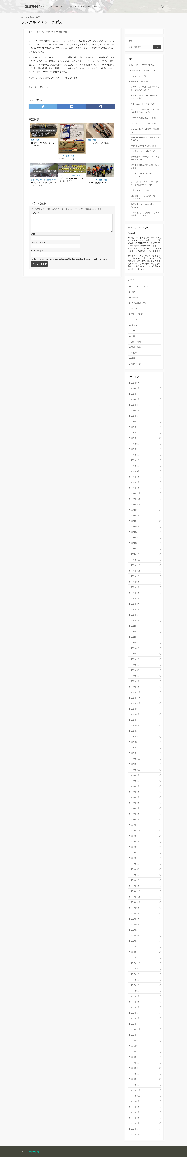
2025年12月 (146, 427)
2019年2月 (146, 880)
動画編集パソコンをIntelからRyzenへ (143, 205)
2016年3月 (146, 1073)
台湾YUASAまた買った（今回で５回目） (42, 144)
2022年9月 (146, 642)
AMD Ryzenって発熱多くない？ (144, 104)
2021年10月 (146, 703)
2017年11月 (146, 963)
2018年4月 (146, 935)
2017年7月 (146, 985)
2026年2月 (146, 416)
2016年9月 (146, 1040)
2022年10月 (146, 637)
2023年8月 (146, 582)
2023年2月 (146, 615)
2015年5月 (146, 1112)
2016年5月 (146, 1062)
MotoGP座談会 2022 (97, 182)
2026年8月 (146, 383)
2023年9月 (146, 576)
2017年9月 (146, 974)
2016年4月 (146, 1068)
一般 (95, 180)
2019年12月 (146, 825)
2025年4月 (146, 471)
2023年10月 (146, 570)
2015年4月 (146, 1118)
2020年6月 (146, 791)
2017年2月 (146, 1013)
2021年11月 (146, 698)
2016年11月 (146, 1029)
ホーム (24, 17)
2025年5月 (146, 465)
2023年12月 (146, 559)
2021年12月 (146, 692)
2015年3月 (146, 1123)
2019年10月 (146, 836)
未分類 (134, 352)
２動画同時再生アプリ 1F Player (142, 65)
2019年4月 (146, 869)
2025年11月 (146, 432)
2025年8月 (146, 449)
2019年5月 (146, 863)
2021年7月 (146, 720)
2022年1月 (146, 687)
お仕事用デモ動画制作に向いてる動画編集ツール (145, 158)
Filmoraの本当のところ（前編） (144, 118)
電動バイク (136, 364)
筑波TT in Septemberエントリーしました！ (71, 179)
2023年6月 (146, 593)
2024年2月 (146, 548)
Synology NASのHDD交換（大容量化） (145, 130)
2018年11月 (146, 897)
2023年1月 (146, 620)
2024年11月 (146, 499)
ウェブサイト (37, 250)
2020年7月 (146, 786)
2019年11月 (146, 830)
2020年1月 (146, 819)
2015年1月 (146, 1134)
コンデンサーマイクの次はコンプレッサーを (145, 175)
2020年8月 (146, 780)
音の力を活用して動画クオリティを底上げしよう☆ (145, 214)
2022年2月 (146, 681)
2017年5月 (146, 996)
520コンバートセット (68, 159)
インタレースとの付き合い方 (143, 151)
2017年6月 (146, 990)
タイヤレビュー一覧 (137, 76)
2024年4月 (146, 537)
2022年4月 (146, 670)
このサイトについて (139, 286)
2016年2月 (146, 1079)
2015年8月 (146, 1101)
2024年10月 (146, 504)
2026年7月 (146, 388)
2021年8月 (146, 714)
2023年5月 (146, 598)
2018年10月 (146, 902)
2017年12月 (146, 957)
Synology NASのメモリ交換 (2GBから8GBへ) (145, 138)
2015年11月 (146, 1090)
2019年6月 (146, 858)
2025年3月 (146, 476)
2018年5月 (146, 930)
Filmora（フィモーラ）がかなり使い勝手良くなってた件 (145, 111)
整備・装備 (35, 17)
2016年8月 (146, 1046)
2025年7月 (146, 454)
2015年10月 (146, 1095)
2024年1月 (146, 554)
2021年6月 (146, 725)
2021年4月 (146, 736)
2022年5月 (146, 664)
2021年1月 (146, 753)
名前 (33, 234)
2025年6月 (146, 460)
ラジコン (135, 325)
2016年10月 (146, 1035)
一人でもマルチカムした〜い (143, 190)
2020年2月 (146, 814)
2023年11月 (146, 565)
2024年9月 (146, 510)
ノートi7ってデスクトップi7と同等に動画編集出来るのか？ (144, 183)
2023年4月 (146, 604)
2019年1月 (146, 885)
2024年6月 (146, 526)
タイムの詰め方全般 (38, 180)
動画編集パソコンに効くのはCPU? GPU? (143, 197)
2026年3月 (146, 410)
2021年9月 (146, 709)
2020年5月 (146, 797)
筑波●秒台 (34, 1151)
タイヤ (61, 175)
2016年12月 (146, 1024)
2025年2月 (146, 482)
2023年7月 (146, 587)
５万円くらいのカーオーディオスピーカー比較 (145, 97)
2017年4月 (146, 1002)
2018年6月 (146, 924)
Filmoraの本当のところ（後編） (144, 123)
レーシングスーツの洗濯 (98, 143)
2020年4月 (146, 803)
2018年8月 (146, 913)
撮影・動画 (136, 341)
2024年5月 (146, 532)
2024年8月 (146, 515)
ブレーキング (137, 314)
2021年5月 (146, 731)
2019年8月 (146, 847)
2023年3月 (146, 609)
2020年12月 (146, 758)
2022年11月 (146, 631)
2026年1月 (146, 421)
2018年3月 (146, 941)
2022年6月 (146, 659)
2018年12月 (146, 891)
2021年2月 (146, 747)
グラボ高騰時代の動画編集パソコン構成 (145, 166)
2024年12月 (146, 493)
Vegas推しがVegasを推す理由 (143, 145)
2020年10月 (146, 769)
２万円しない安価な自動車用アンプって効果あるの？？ (145, 88)
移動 (133, 358)
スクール (135, 297)
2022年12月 (146, 626)
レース (61, 156)
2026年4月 (146, 405)
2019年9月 (146, 841)
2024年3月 (146, 543)
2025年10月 (146, 438)
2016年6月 (146, 1057)
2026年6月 (146, 394)
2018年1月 (146, 952)
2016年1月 (146, 1084)
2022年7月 (146, 653)
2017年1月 (146, 1018)
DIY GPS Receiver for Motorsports (142, 70)
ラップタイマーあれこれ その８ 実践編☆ (43, 183)
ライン (134, 319)
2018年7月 (146, 919)
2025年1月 (146, 488)
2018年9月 (146, 908)
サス (133, 292)
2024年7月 (146, 521)
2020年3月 (146, 808)
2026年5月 (146, 399)
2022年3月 (146, 675)
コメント (36, 212)
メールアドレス (38, 242)
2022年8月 (146, 648)
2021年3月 (146, 742)
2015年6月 (146, 1106)
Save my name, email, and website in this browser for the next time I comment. (70, 259)
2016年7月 (146, 1051)
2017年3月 (146, 1007)
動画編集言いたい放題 (138, 81)
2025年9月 (146, 443)
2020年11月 (146, 764)
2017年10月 (146, 968)
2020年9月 (146, 775)
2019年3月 (146, 874)
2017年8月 (146, 979)
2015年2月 (146, 1129)
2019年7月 (146, 852)
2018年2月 (146, 946)
